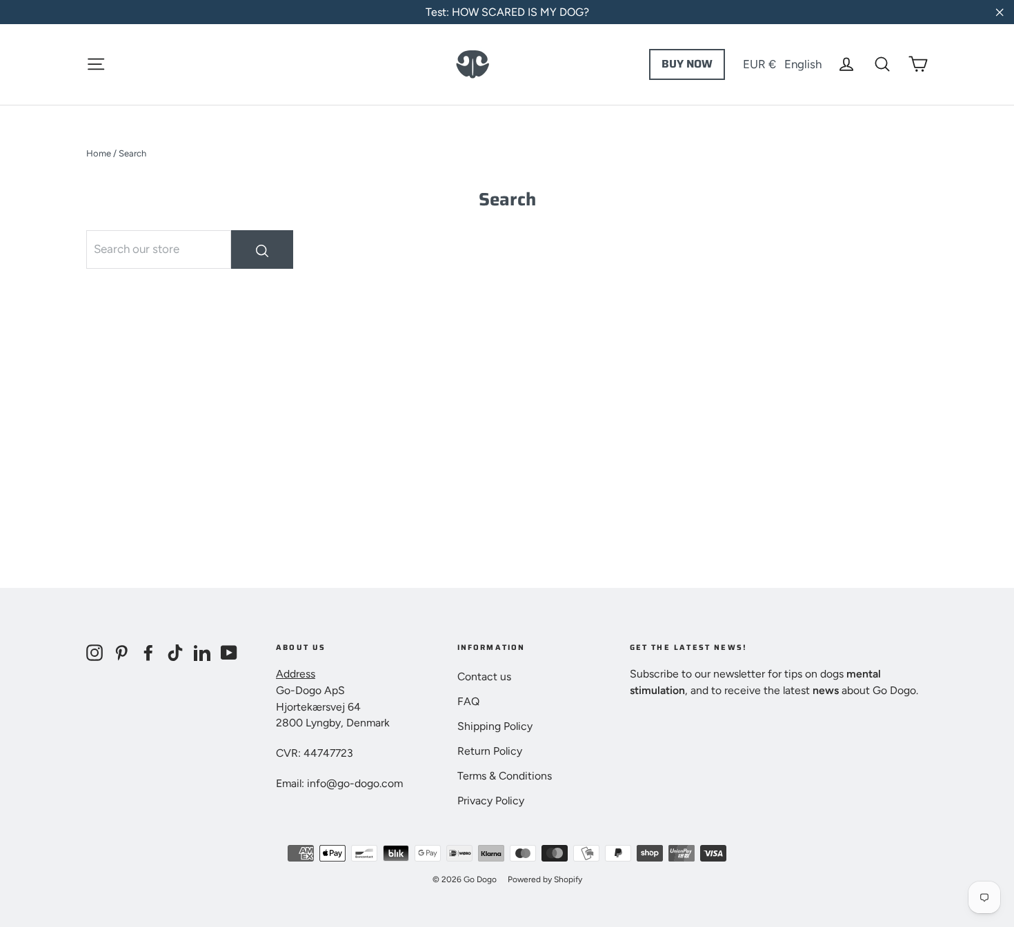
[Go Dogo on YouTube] (229, 652)
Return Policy (489, 750)
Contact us (484, 676)
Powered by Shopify (545, 879)
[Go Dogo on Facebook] (148, 652)
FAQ (468, 701)
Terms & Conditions (504, 775)
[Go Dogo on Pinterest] (121, 652)
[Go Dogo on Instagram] (94, 652)
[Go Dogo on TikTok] (175, 652)
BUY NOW (687, 63)
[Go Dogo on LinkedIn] (202, 652)
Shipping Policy (495, 726)
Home (98, 153)
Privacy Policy (490, 800)
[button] (782, 64)
